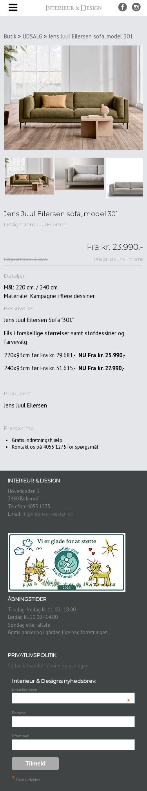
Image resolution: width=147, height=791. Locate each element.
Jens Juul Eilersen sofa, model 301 (91, 36)
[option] (29, 176)
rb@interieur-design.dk (47, 514)
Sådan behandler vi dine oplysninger (47, 665)
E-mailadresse (71, 689)
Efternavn (20, 736)
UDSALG (32, 36)
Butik (10, 36)
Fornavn (19, 713)
